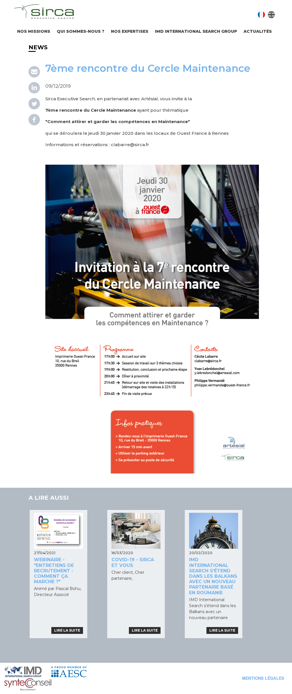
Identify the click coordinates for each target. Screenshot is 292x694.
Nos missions (33, 31)
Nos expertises (129, 31)
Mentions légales (263, 678)
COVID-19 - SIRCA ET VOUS (132, 562)
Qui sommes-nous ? (80, 31)
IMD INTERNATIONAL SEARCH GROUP (196, 31)
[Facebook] (34, 123)
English (271, 14)
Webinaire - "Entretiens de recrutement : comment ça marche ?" (54, 570)
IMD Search (27, 672)
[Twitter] (34, 108)
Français (261, 14)
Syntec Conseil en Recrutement (42, 684)
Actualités (258, 31)
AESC (73, 672)
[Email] (34, 76)
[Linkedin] (34, 92)
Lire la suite (67, 630)
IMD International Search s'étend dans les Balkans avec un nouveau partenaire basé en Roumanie (213, 576)
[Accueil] (44, 12)
